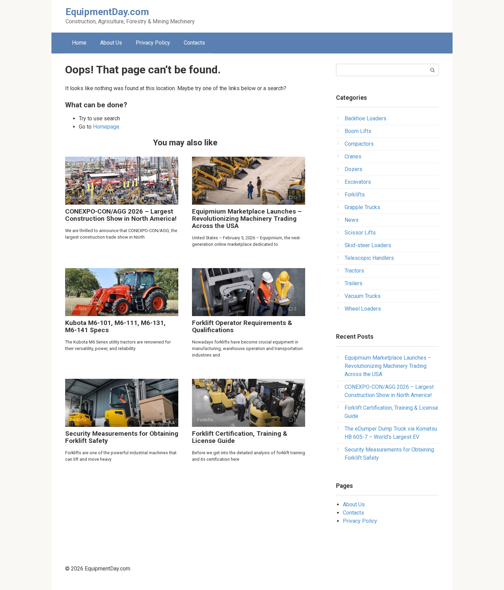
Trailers (353, 283)
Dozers (353, 169)
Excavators (358, 182)
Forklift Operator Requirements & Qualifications (242, 326)
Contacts (194, 42)
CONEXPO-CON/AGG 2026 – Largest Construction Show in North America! (121, 214)
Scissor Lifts (360, 232)
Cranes (353, 156)
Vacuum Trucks (363, 296)
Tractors (354, 270)
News (352, 220)
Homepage (106, 126)
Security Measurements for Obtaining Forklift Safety (121, 437)
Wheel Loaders (363, 308)
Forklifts (355, 194)
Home (79, 42)
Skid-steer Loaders (368, 245)
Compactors (359, 144)
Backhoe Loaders (365, 118)
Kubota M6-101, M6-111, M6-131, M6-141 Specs (115, 326)
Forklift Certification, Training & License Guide (239, 437)
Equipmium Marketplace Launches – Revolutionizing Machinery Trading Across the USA (247, 218)
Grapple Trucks (362, 207)
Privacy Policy (153, 42)
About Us (111, 42)
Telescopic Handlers (369, 258)
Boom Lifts (358, 131)
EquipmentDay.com (107, 11)
